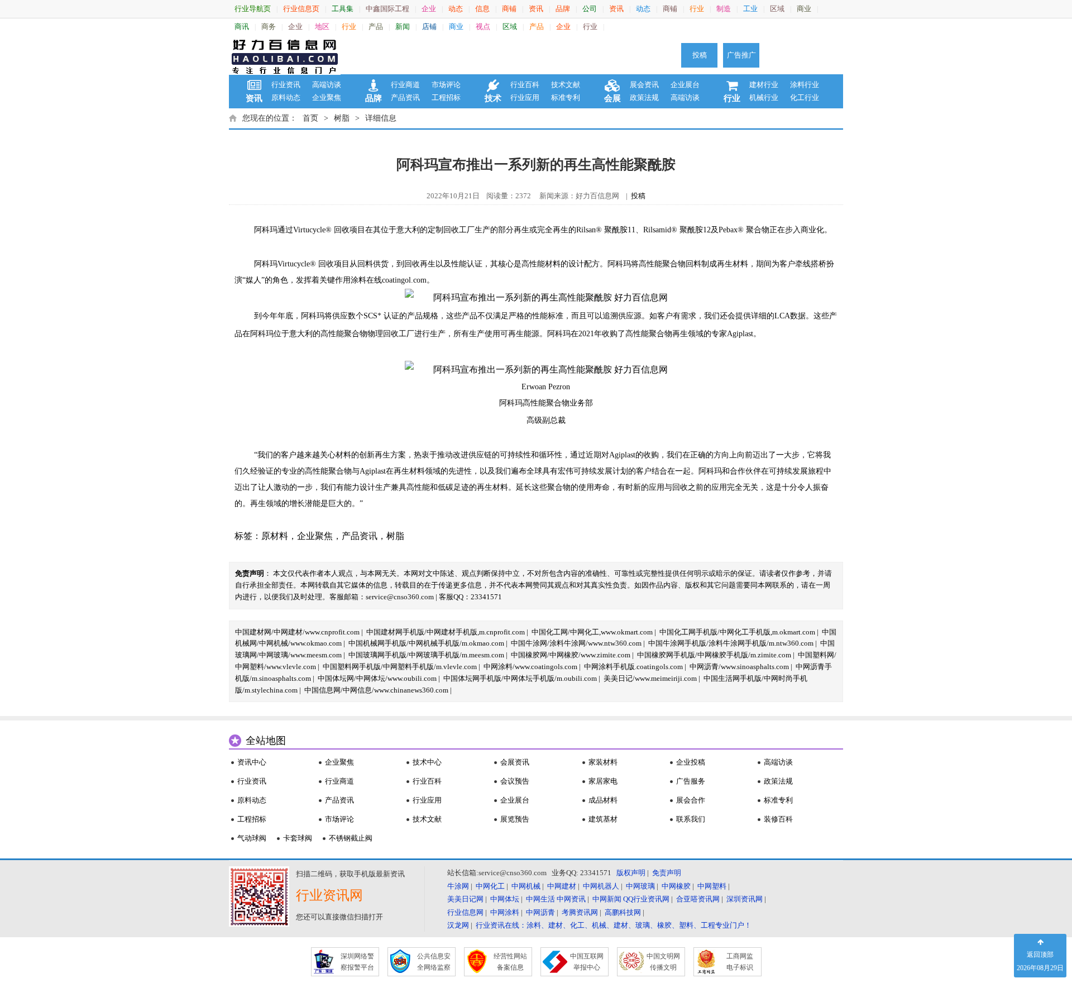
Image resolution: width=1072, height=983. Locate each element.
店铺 (429, 26)
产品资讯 (405, 97)
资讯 (536, 8)
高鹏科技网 (623, 912)
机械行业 (763, 97)
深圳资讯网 (744, 899)
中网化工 (490, 886)
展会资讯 (644, 84)
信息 (482, 8)
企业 (429, 8)
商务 (268, 26)
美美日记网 (465, 899)
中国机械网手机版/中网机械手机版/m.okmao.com (426, 643)
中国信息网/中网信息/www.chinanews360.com (376, 690)
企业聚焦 (326, 97)
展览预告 (514, 819)
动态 (455, 8)
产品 (375, 26)
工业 (750, 8)
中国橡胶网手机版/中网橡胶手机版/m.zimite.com (714, 655)
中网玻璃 (640, 886)
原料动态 (285, 97)
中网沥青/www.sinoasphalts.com (739, 666)
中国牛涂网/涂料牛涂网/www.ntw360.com (576, 643)
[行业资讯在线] (285, 55)
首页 (310, 118)
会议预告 (514, 781)
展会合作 (690, 800)
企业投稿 (690, 762)
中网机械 (525, 886)
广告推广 (741, 55)
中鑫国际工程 (387, 8)
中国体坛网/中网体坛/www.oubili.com (377, 678)
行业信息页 (301, 8)
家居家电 (603, 781)
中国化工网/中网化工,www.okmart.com (592, 632)
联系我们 (690, 819)
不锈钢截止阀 (350, 838)
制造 (723, 8)
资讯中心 (251, 762)
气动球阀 (251, 838)
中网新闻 (606, 899)
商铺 (509, 8)
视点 (483, 26)
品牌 (563, 8)
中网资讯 (571, 899)
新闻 (402, 26)
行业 (697, 8)
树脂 (342, 118)
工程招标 (446, 97)
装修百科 (778, 819)
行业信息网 (465, 912)
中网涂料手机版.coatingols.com (633, 666)
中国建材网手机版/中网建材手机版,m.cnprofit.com (445, 632)
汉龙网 (458, 925)
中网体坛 (504, 899)
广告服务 (690, 781)
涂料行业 (804, 84)
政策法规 (644, 97)
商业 (804, 8)
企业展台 (685, 84)
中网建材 (561, 886)
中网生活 (540, 899)
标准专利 (565, 97)
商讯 (241, 26)
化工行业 (804, 97)
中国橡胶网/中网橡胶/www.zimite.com (570, 655)
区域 (777, 8)
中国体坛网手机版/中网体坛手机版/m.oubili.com (520, 678)
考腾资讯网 (580, 912)
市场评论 (446, 84)
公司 (589, 8)
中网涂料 (504, 912)
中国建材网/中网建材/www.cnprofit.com (297, 632)
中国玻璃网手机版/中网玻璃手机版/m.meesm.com (426, 655)
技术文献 (565, 84)
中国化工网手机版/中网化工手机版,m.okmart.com (737, 632)
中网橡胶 (676, 886)
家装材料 (603, 762)
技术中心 (427, 762)
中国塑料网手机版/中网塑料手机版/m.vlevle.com (400, 666)
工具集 (342, 8)
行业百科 (524, 84)
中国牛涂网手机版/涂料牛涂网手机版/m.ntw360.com (730, 643)
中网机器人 (601, 886)
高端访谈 (326, 84)
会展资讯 (514, 762)
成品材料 (603, 800)
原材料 (274, 536)
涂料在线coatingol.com (389, 280)
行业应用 (524, 97)
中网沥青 (540, 912)
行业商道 (405, 84)
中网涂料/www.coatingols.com (530, 666)
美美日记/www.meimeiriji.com (650, 678)
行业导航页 (252, 8)
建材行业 (763, 84)
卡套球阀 (297, 838)
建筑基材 (603, 819)
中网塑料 (711, 886)
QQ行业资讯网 (646, 899)
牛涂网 (458, 886)
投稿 (699, 55)
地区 (322, 26)
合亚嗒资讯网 (698, 899)
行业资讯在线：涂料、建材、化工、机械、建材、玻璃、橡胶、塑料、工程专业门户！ (614, 925)
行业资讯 (285, 84)
